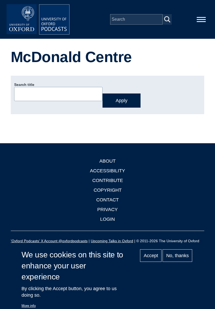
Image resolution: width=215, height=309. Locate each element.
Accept (151, 255)
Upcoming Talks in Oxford (112, 241)
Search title (24, 84)
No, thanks (177, 255)
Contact (107, 199)
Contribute (107, 180)
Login (107, 219)
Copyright (108, 190)
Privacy (107, 209)
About (107, 161)
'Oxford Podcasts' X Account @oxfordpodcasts (49, 241)
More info (29, 306)
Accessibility (107, 170)
